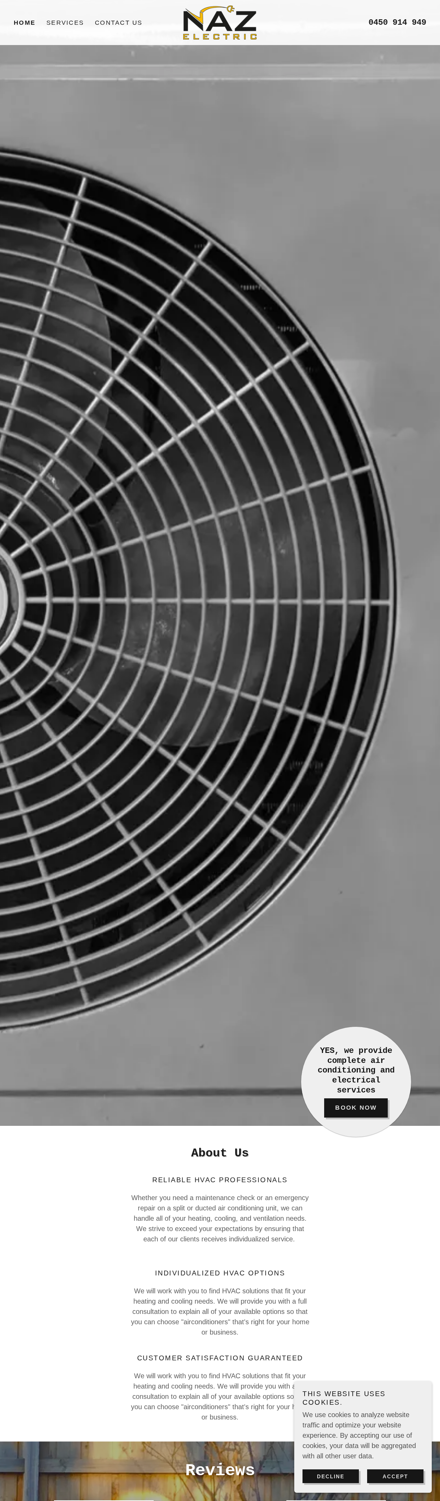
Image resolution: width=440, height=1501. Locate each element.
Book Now (356, 1107)
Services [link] (65, 22)
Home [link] (24, 22)
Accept (395, 1476)
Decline (330, 1476)
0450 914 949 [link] (397, 22)
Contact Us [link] (119, 22)
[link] (220, 22)
